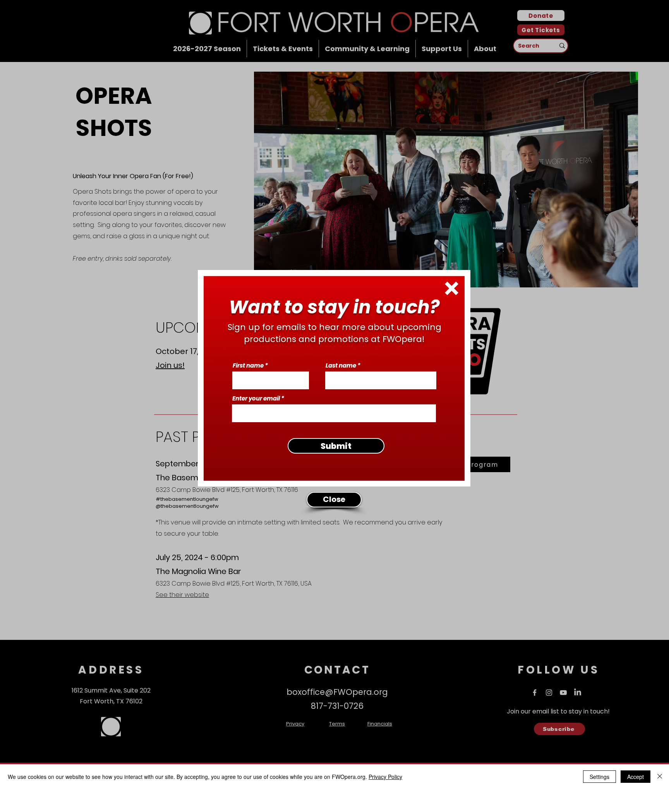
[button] (451, 288)
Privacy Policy (385, 776)
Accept (635, 776)
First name (248, 365)
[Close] (659, 776)
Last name (341, 365)
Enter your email (256, 398)
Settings (599, 776)
